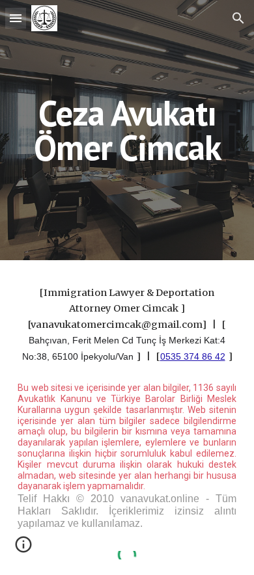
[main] (127, 130)
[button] (15, 18)
